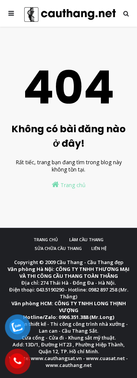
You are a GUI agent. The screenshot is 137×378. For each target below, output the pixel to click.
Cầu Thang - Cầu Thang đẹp (90, 262)
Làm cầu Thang (86, 239)
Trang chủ (72, 185)
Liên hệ (99, 248)
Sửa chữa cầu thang (58, 248)
